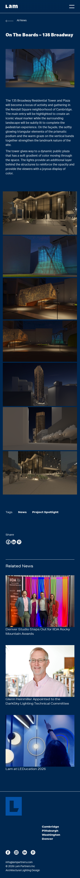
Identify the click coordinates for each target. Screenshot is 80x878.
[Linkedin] (13, 542)
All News (22, 20)
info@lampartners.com (19, 862)
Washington (51, 834)
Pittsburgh (50, 830)
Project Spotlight (45, 512)
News (22, 512)
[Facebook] (8, 542)
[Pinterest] (19, 542)
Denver (47, 839)
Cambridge (50, 826)
